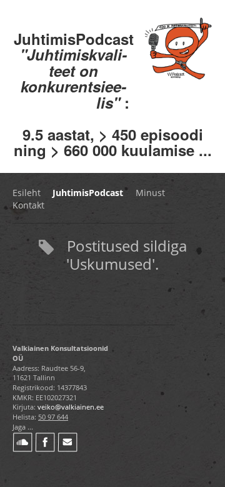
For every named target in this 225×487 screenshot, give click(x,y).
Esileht (26, 193)
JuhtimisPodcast (87, 193)
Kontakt (28, 205)
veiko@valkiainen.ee (71, 406)
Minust (150, 193)
